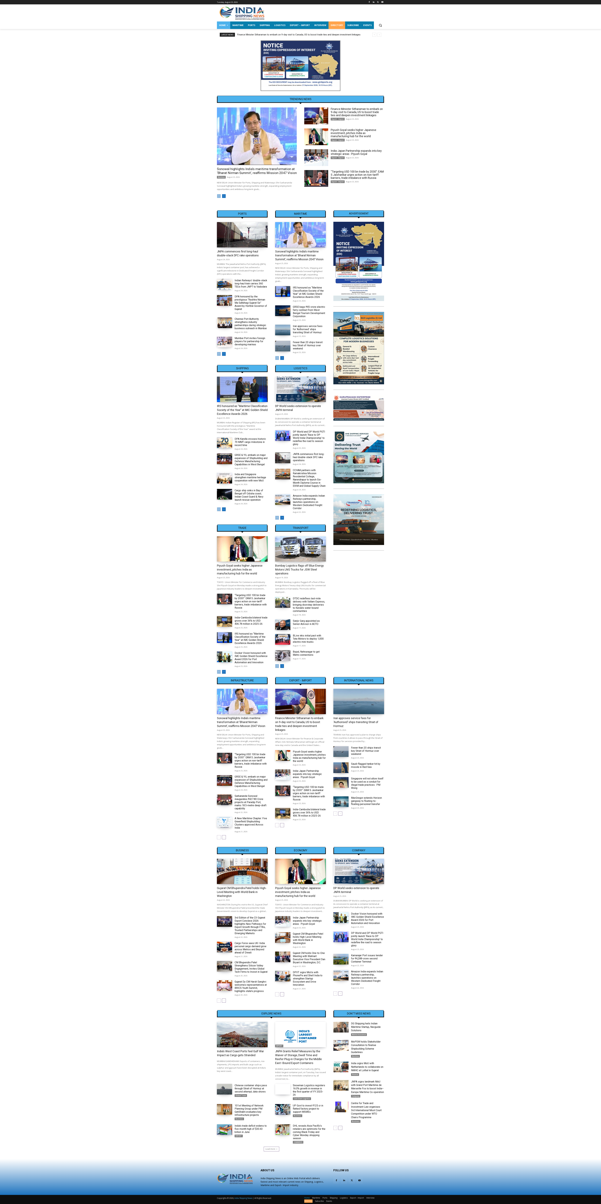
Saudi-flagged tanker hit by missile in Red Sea (365, 765)
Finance (355, 1074)
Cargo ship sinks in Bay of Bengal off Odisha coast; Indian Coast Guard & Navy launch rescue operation (249, 495)
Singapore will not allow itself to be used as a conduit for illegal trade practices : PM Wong (367, 783)
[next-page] (224, 196)
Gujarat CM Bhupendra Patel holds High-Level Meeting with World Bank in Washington (242, 892)
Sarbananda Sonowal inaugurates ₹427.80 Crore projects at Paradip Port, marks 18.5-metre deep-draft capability (250, 802)
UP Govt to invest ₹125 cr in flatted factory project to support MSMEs (308, 1108)
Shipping (242, 368)
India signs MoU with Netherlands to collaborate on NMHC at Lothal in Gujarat (367, 1067)
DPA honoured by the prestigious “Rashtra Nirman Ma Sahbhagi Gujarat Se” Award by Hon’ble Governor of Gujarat (251, 303)
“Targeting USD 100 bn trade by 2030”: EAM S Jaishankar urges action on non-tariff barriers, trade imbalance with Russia (357, 174)
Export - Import (338, 119)
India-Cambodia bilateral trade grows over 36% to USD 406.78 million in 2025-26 (251, 620)
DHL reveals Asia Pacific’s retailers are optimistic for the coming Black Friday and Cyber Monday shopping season (309, 1132)
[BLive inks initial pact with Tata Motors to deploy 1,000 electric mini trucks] (282, 639)
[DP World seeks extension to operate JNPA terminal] (300, 389)
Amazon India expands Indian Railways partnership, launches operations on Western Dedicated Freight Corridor (309, 502)
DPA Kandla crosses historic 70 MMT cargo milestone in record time (250, 442)
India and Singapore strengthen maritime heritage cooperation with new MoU (250, 477)
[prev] (374, 35)
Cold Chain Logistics (302, 1099)
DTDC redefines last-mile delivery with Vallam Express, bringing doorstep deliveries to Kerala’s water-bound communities (309, 604)
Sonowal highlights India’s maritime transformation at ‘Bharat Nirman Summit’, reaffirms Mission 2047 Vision (257, 171)
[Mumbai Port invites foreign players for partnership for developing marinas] (224, 342)
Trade (242, 528)
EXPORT (279, 1046)
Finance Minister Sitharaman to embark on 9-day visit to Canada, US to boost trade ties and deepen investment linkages (357, 112)
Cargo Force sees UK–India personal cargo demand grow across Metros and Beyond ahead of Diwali (250, 948)
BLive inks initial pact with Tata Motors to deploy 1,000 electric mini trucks (308, 638)
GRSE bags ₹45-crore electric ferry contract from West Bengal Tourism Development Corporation (309, 311)
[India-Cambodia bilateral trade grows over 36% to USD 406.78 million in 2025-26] (224, 621)
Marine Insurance (359, 1034)
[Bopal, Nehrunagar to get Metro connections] (282, 655)
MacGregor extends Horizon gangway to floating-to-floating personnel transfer (366, 801)
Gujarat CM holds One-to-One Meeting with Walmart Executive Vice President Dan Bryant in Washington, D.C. (309, 958)
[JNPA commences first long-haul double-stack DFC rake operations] (242, 234)
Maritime (221, 177)
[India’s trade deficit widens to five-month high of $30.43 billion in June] (224, 1129)
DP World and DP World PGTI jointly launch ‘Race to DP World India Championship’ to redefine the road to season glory (309, 438)
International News (358, 680)
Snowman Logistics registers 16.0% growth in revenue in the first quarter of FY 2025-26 (309, 1090)
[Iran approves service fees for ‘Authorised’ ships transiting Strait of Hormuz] (282, 330)
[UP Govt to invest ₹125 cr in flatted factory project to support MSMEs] (282, 1109)
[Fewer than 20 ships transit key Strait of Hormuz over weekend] (282, 346)
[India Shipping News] (242, 13)
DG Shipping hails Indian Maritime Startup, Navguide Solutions (366, 1027)
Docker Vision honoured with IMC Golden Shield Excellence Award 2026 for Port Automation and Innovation (251, 657)
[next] (379, 35)
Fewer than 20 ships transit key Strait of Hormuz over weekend (308, 345)
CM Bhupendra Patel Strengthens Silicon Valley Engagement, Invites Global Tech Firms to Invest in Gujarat (251, 967)
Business (242, 850)
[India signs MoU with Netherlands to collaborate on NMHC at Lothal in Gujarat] (341, 1067)
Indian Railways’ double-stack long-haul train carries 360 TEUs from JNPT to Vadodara (251, 283)
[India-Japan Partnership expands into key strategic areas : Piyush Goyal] (316, 157)
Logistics (300, 368)
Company (358, 850)
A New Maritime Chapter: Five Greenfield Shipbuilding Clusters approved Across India (251, 823)
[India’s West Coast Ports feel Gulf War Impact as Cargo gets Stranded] (242, 1034)
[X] (378, 2)
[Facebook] (369, 2)
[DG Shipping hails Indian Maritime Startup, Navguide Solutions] (341, 1027)
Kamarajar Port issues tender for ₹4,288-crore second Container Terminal (367, 958)
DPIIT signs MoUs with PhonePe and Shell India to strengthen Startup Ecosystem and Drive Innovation (307, 978)
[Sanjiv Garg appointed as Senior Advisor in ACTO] (282, 624)
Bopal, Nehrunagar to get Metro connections (306, 653)
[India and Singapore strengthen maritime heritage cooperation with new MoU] (224, 478)
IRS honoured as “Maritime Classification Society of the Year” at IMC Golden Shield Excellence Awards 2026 (308, 292)
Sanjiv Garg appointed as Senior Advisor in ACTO (306, 622)
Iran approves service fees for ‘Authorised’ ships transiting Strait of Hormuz (307, 329)
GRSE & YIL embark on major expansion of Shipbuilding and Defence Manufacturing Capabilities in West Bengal (251, 460)
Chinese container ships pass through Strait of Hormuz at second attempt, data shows (251, 1088)
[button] (380, 25)
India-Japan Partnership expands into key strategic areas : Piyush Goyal (356, 152)
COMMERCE (298, 1142)
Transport (300, 528)
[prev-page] (219, 196)
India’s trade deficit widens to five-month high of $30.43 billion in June (251, 1129)
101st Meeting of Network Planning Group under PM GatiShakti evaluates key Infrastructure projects (249, 1110)
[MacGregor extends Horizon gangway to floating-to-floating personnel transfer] (341, 801)
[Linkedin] (373, 2)
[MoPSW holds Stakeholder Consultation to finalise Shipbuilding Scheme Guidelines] (341, 1045)
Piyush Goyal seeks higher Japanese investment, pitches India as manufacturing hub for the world (287, 34)
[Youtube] (382, 2)
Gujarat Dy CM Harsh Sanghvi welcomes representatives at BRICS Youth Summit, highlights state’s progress (251, 986)
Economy (300, 850)
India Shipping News (243, 1198)
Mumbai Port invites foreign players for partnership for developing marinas (250, 341)
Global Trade (241, 1095)
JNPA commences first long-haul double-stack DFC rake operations (308, 457)
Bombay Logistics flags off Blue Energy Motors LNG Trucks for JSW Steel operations (299, 569)
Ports (242, 213)
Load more (270, 1149)
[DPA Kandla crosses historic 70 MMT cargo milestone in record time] (224, 442)
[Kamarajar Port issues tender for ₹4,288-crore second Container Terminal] (341, 959)
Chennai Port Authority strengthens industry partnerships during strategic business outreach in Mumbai (251, 323)
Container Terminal (225, 1046)
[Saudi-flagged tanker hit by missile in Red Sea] (341, 767)
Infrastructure (242, 680)
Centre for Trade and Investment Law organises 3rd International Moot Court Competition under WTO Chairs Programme (366, 1110)
